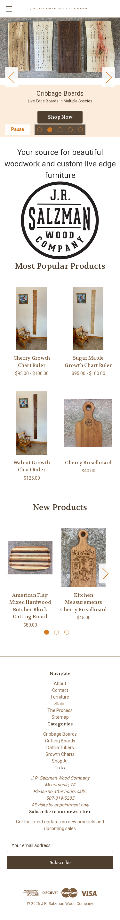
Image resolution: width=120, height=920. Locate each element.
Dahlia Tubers (60, 747)
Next (108, 77)
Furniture (60, 697)
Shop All (60, 761)
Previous (11, 77)
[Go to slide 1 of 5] (39, 129)
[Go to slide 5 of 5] (80, 129)
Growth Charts (60, 754)
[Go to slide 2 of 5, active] (49, 129)
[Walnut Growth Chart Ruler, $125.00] (32, 423)
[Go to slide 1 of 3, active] (46, 632)
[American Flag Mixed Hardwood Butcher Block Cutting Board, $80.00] (30, 557)
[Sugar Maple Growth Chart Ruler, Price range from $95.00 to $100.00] (88, 318)
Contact (60, 690)
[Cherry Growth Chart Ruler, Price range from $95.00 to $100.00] (32, 318)
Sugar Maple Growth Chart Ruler (88, 362)
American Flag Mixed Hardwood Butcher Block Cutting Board (30, 606)
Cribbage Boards (60, 734)
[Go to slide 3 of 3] (66, 632)
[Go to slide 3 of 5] (60, 129)
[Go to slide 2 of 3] (56, 632)
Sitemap (60, 717)
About (60, 683)
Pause (17, 129)
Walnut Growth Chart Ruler (31, 466)
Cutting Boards (60, 740)
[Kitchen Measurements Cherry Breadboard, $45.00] (83, 557)
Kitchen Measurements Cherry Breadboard (83, 602)
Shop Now (60, 117)
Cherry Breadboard (88, 463)
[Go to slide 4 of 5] (70, 129)
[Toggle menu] (9, 9)
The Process (60, 710)
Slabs (60, 703)
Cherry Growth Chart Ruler (31, 362)
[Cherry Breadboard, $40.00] (88, 423)
